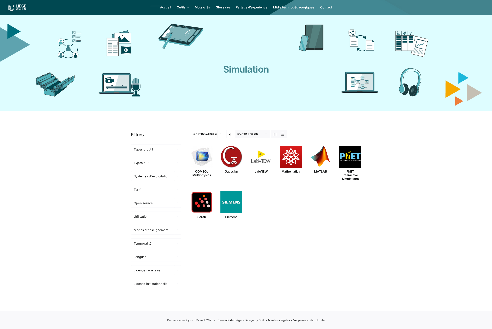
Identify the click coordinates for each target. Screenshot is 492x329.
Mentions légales (279, 320)
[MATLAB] (321, 157)
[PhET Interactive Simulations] (350, 157)
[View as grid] (275, 134)
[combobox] (156, 149)
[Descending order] (230, 134)
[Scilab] (202, 202)
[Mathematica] (291, 157)
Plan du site (317, 320)
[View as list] (283, 134)
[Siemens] (231, 202)
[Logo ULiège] (17, 3)
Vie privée (299, 320)
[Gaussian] (231, 157)
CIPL (262, 320)
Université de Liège (229, 320)
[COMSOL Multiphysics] (202, 157)
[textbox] (156, 149)
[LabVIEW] (261, 157)
